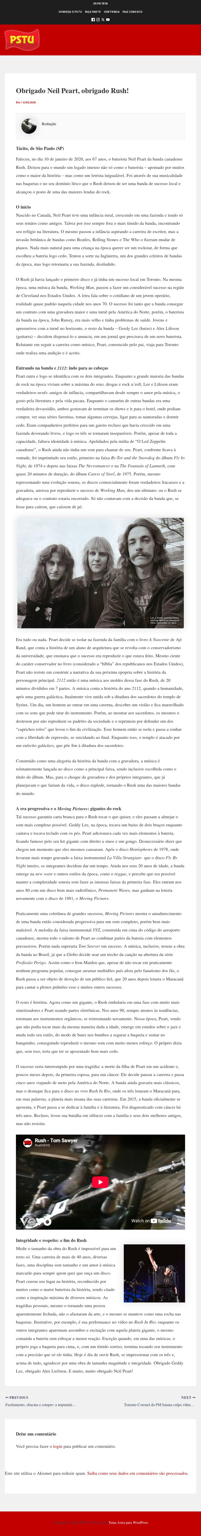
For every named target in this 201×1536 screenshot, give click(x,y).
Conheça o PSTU (70, 12)
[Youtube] (108, 20)
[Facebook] (93, 20)
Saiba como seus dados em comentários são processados (137, 1473)
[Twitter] (103, 20)
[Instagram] (98, 20)
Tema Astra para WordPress (128, 1522)
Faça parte (93, 12)
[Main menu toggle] (190, 40)
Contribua (112, 12)
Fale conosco (132, 12)
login (57, 1446)
